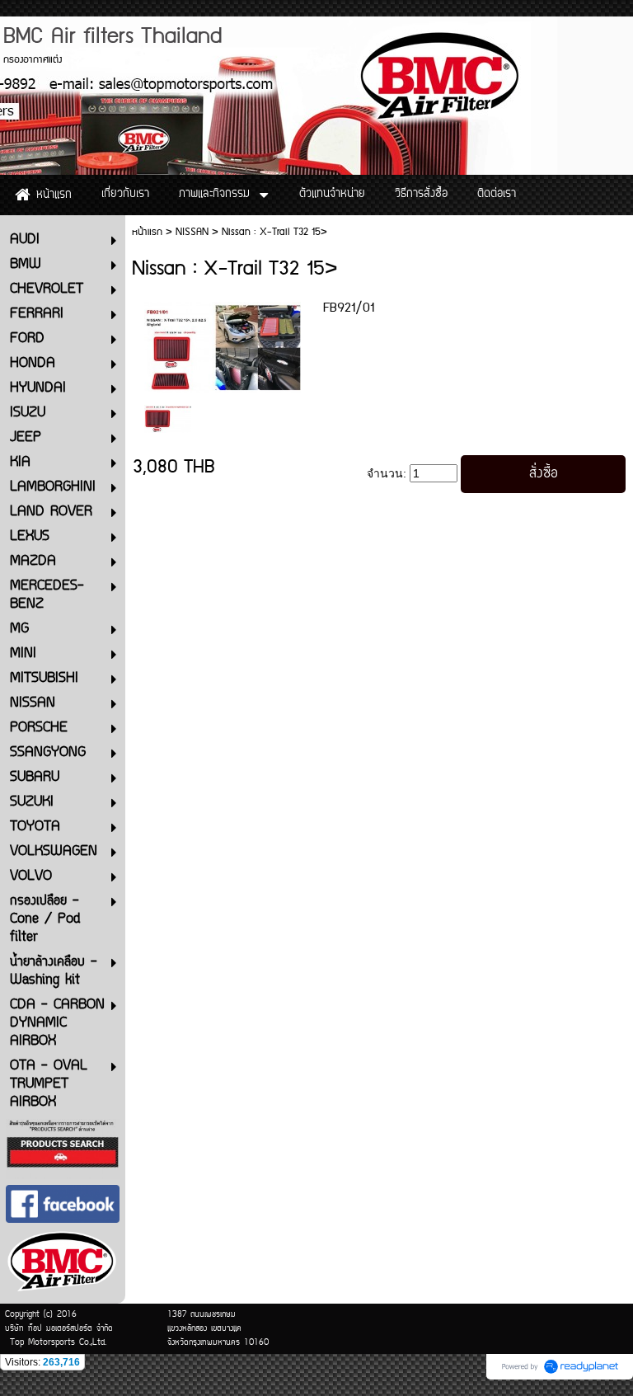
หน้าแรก (147, 232)
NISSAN (192, 232)
